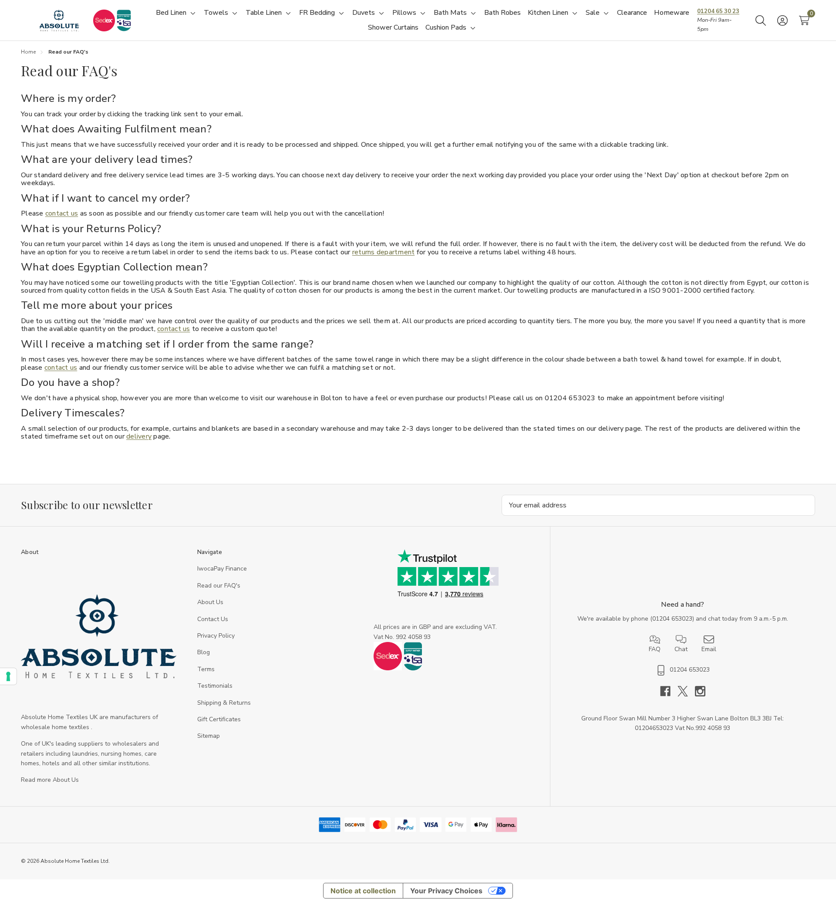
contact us (61, 213)
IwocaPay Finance (222, 568)
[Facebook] (669, 691)
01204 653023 (672, 619)
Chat (681, 649)
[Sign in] (782, 20)
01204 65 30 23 (718, 11)
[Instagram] (700, 691)
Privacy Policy (216, 636)
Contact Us (212, 619)
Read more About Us (50, 780)
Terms (206, 669)
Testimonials (215, 686)
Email (708, 649)
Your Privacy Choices (446, 890)
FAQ (655, 649)
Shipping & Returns (224, 703)
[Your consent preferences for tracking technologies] (8, 676)
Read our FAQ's (218, 585)
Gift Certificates (219, 719)
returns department (383, 252)
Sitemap (208, 736)
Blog (203, 652)
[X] (686, 691)
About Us (210, 602)
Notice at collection (363, 890)
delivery (139, 436)
